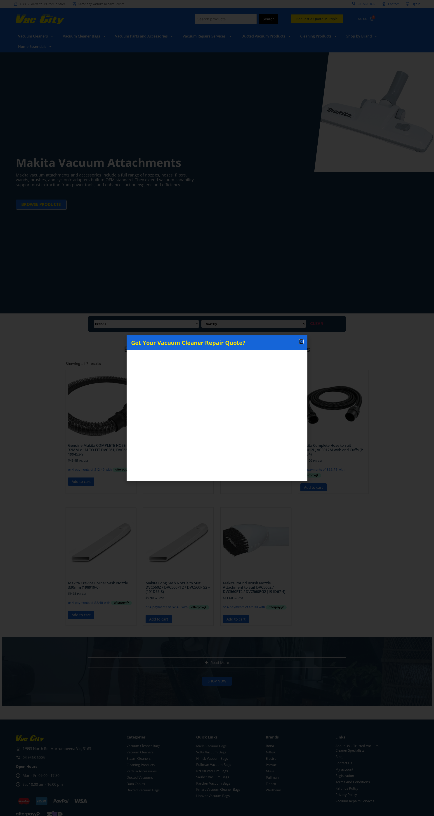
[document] (217, 408)
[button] (301, 341)
